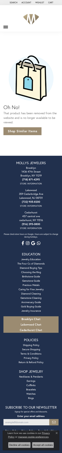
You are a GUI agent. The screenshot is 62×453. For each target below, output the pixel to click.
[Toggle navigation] (5, 25)
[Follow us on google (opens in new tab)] (33, 243)
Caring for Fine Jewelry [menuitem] (31, 289)
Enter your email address (31, 416)
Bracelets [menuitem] (31, 389)
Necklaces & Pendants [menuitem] (31, 376)
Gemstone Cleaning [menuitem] (31, 297)
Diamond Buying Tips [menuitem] (31, 267)
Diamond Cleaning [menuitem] (31, 293)
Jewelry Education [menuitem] (31, 259)
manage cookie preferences (33, 437)
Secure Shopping (31, 349)
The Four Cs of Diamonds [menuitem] (31, 263)
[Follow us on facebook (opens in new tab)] (23, 243)
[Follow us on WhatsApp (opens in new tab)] (38, 243)
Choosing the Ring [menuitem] (31, 272)
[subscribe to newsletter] (54, 422)
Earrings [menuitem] (31, 381)
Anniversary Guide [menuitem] (31, 302)
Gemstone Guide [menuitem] (31, 280)
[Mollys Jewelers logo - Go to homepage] (31, 18)
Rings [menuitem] (31, 398)
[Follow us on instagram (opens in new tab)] (27, 243)
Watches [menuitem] (31, 393)
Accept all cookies (43, 445)
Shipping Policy (31, 345)
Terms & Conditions (31, 353)
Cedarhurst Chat (31, 330)
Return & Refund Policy (31, 362)
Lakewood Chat (31, 324)
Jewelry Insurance (31, 310)
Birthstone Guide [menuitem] (31, 276)
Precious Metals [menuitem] (31, 285)
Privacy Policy (31, 358)
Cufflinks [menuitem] (31, 385)
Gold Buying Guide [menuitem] (31, 306)
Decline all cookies (19, 445)
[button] (13, 2)
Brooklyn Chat (31, 319)
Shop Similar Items (22, 131)
